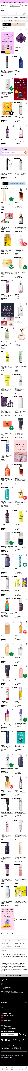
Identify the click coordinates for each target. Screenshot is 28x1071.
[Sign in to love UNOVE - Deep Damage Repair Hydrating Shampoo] (26, 755)
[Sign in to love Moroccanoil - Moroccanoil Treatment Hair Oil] (13, 599)
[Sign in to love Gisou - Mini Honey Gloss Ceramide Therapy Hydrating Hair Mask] (13, 257)
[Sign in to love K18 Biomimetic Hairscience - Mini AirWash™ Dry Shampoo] (26, 709)
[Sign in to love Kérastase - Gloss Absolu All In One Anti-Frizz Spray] (26, 842)
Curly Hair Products (5, 964)
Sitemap (21, 1055)
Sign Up (22, 1034)
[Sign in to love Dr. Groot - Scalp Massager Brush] (26, 32)
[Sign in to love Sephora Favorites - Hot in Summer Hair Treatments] (13, 212)
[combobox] (15, 5)
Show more (3, 958)
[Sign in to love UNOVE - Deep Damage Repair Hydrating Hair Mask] (26, 418)
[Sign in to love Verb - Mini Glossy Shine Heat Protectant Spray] (26, 374)
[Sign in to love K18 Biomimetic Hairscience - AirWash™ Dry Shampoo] (13, 755)
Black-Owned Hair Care (13, 969)
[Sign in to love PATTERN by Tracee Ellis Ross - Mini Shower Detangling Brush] (13, 799)
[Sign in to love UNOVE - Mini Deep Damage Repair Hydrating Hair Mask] (13, 666)
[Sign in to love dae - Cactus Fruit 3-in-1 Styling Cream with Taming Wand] (13, 189)
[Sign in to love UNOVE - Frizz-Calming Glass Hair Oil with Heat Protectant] (13, 842)
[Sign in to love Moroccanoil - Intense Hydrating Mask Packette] (26, 731)
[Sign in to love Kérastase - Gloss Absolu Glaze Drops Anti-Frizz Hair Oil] (26, 328)
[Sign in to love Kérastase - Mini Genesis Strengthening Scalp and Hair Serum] (26, 280)
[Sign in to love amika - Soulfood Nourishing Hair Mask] (13, 418)
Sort (5, 20)
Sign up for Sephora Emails (8, 1031)
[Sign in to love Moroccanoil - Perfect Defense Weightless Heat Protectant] (13, 487)
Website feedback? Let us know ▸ (14, 975)
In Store (11, 20)
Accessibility (16, 1055)
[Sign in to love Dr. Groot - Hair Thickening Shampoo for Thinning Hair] (13, 511)
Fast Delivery (18, 20)
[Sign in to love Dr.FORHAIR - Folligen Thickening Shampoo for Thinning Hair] (26, 396)
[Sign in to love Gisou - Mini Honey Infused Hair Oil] (26, 487)
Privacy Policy (4, 1055)
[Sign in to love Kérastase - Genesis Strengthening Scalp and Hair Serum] (26, 126)
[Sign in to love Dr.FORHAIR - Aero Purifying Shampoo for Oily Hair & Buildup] (13, 886)
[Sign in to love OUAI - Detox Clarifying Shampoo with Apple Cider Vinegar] (13, 622)
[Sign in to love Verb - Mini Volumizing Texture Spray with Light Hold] (26, 864)
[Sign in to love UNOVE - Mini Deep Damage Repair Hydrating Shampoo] (13, 555)
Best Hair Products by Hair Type (17, 963)
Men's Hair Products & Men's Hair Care (12, 965)
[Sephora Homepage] (5, 5)
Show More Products (21, 919)
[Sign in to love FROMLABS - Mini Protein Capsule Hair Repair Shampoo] (26, 511)
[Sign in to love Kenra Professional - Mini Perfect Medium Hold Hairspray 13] (13, 577)
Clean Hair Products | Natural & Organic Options (12, 967)
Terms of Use (10, 1055)
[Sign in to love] (26, 56)
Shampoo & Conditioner (19, 966)
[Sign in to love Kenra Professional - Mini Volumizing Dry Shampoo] (26, 799)
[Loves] (23, 5)
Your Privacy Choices (5, 1057)
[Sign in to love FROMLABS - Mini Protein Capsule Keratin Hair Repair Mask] (13, 374)
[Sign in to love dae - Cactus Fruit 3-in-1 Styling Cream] (26, 257)
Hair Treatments (14, 964)
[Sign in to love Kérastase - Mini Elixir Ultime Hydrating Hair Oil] (13, 777)
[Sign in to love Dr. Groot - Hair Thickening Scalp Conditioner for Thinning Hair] (13, 864)
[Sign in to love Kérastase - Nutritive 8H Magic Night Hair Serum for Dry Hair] (26, 189)
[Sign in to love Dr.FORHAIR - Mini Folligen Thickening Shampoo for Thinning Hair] (13, 688)
